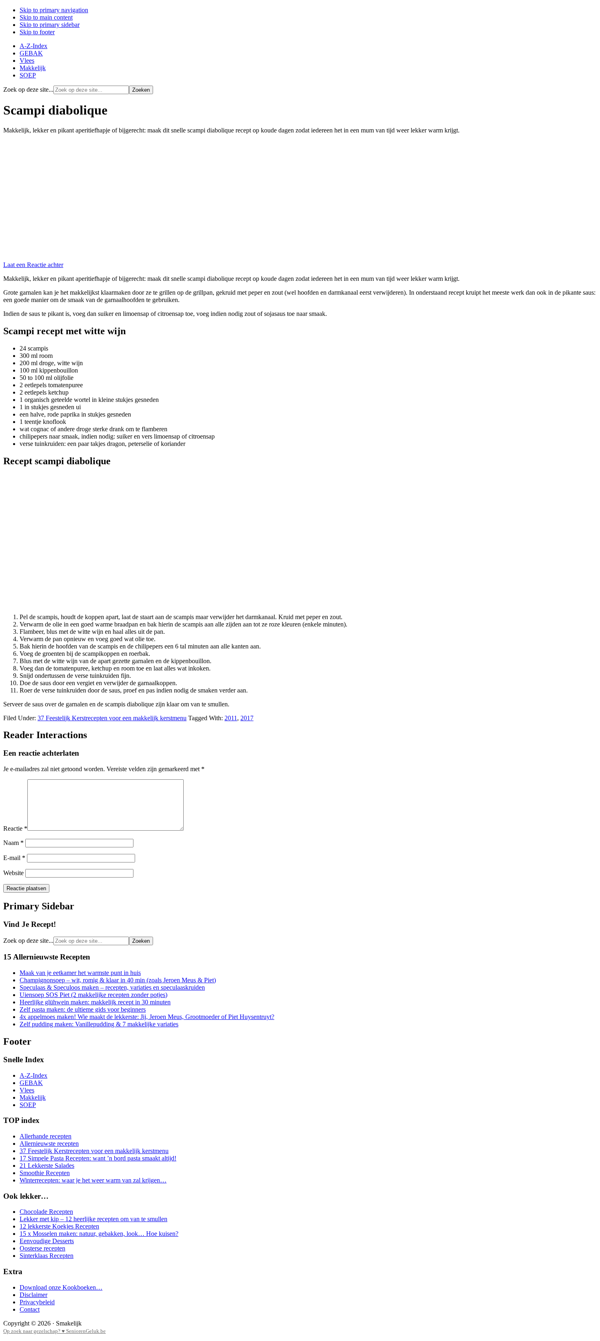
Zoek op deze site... (28, 89)
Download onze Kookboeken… (61, 1287)
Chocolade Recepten (46, 1211)
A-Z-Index (33, 1075)
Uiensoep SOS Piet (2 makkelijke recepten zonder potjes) (93, 994)
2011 (230, 718)
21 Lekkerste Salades (47, 1165)
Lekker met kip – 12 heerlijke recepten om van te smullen (93, 1218)
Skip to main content (46, 17)
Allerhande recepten (45, 1136)
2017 (246, 718)
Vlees (27, 1090)
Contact (30, 1309)
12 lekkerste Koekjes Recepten (59, 1226)
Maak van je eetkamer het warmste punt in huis (80, 972)
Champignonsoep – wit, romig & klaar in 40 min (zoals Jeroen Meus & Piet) (118, 980)
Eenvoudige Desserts (47, 1240)
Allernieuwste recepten (49, 1143)
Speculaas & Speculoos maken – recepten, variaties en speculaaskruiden (112, 987)
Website (13, 872)
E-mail (14, 857)
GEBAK (31, 1082)
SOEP (28, 1104)
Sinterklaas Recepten (46, 1255)
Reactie (15, 828)
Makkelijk (33, 1097)
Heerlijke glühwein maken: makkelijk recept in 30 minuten (95, 1002)
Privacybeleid (37, 1302)
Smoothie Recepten (45, 1172)
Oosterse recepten (42, 1248)
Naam (13, 842)
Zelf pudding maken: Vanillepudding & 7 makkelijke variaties (99, 1024)
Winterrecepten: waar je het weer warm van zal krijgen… (93, 1180)
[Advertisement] (300, 198)
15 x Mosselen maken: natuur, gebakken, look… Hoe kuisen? (99, 1233)
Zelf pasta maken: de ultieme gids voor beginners (83, 1009)
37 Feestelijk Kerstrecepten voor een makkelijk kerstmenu (112, 718)
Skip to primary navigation (54, 10)
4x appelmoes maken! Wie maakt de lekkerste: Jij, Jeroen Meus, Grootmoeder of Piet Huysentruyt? (147, 1016)
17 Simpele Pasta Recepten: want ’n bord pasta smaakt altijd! (98, 1158)
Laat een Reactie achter (33, 264)
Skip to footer (37, 32)
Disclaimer (33, 1294)
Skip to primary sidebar (50, 24)
